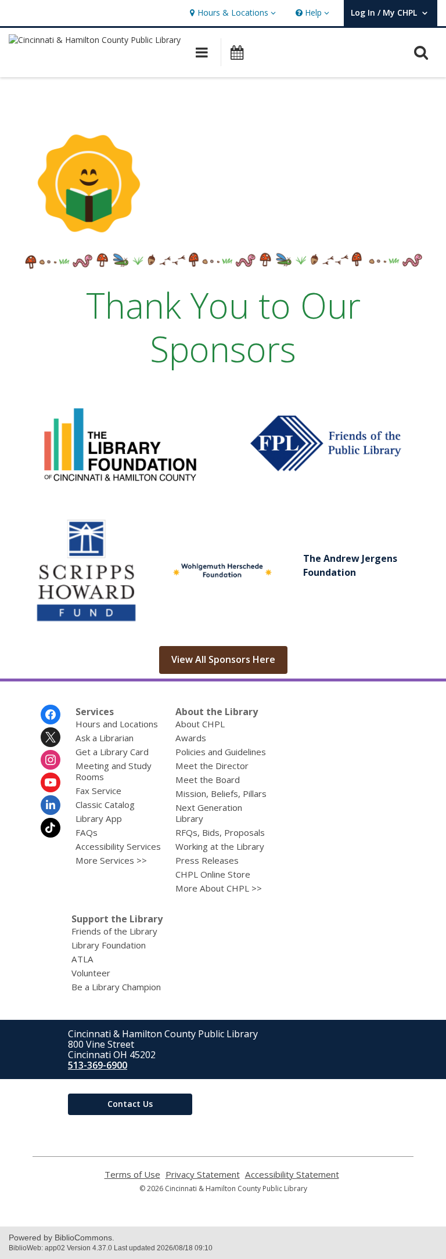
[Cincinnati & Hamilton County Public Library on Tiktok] (50, 828)
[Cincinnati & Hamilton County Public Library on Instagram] (50, 760)
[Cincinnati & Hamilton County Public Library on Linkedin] (50, 805)
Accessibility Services (118, 846)
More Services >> (111, 860)
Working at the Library (219, 846)
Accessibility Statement (292, 1174)
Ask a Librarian (104, 738)
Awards (190, 738)
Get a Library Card (112, 751)
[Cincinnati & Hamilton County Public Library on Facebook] (50, 714)
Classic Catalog (105, 804)
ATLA (82, 959)
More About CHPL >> (218, 888)
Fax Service (98, 790)
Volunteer (90, 973)
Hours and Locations (116, 724)
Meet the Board (207, 779)
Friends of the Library (114, 931)
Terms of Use (132, 1174)
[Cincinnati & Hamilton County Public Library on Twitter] (50, 737)
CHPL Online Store (212, 874)
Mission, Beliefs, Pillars (221, 793)
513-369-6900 (97, 1065)
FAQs (86, 832)
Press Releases (207, 860)
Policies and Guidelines (220, 751)
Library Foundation (108, 945)
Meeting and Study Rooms (113, 771)
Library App (98, 818)
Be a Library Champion (116, 987)
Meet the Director (212, 765)
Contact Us (130, 1103)
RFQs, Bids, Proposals (220, 832)
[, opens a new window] (120, 491)
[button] (231, 13)
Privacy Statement (203, 1174)
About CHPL (200, 724)
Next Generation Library (208, 813)
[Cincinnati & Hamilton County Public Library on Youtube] (50, 782)
